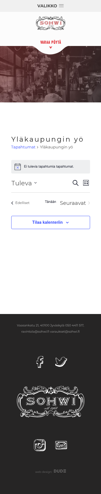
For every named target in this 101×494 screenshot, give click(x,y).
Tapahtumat (23, 147)
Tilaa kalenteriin (47, 222)
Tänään (50, 201)
